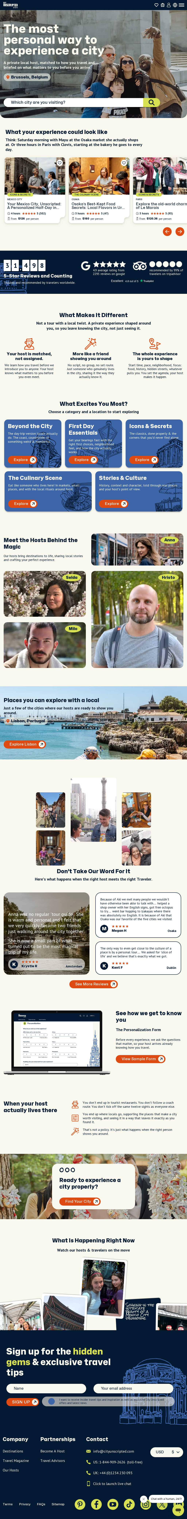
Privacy (24, 1504)
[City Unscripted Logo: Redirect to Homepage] (10, 5)
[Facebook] (96, 1504)
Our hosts (11, 1470)
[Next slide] (179, 231)
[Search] (151, 102)
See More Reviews (91, 984)
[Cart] (162, 5)
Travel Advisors (52, 1460)
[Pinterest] (80, 1504)
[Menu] (181, 5)
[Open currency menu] (175, 5)
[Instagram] (145, 1504)
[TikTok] (129, 1504)
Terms (8, 1504)
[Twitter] (162, 1504)
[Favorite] (60, 163)
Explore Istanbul (24, 744)
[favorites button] (156, 5)
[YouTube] (112, 1504)
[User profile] (168, 5)
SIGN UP (21, 1402)
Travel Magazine (16, 1460)
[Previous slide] (167, 231)
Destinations (13, 1451)
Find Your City (78, 1201)
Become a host (52, 1451)
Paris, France (25, 77)
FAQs (41, 1504)
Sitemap (58, 1504)
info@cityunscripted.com (113, 1451)
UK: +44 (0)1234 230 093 (112, 1473)
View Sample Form (139, 1059)
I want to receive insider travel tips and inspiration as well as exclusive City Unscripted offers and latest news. (111, 1401)
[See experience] (35, 190)
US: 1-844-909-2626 (117, 1462)
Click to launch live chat (112, 1483)
